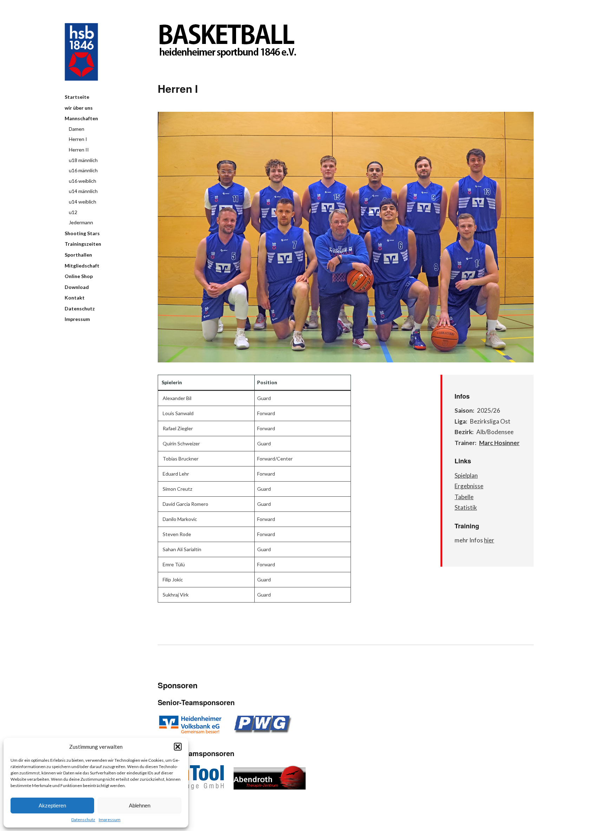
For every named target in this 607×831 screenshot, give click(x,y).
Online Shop (79, 276)
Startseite (77, 97)
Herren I (78, 139)
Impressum (109, 819)
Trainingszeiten (83, 244)
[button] (177, 746)
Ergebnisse (469, 486)
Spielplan (466, 475)
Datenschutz (83, 819)
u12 (73, 212)
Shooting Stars (82, 233)
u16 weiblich (82, 181)
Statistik (466, 507)
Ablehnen (139, 806)
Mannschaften (81, 118)
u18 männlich (83, 160)
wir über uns (79, 108)
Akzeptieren (52, 806)
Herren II (79, 150)
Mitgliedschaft (82, 266)
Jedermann (81, 222)
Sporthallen (78, 255)
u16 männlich (83, 170)
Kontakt (75, 298)
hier (489, 540)
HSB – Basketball (81, 52)
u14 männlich (83, 191)
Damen (76, 129)
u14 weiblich (82, 202)
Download (77, 287)
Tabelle (464, 497)
